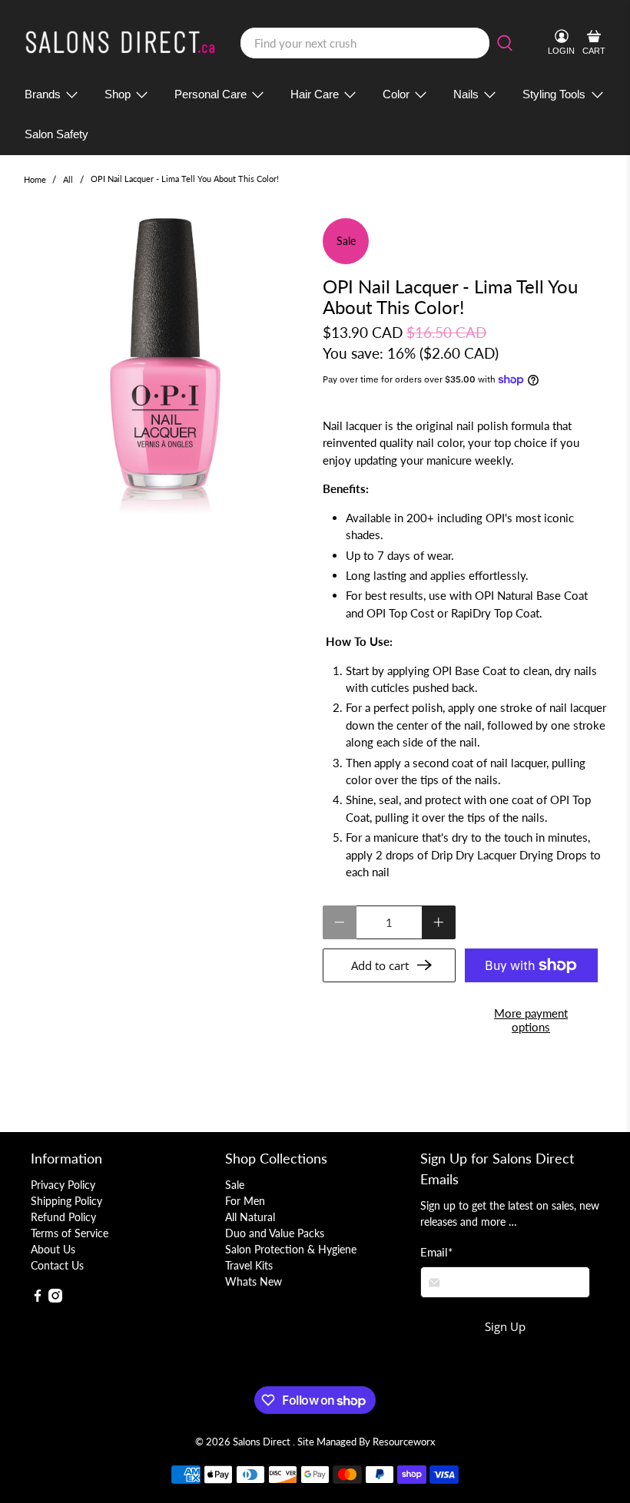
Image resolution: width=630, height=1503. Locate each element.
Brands (43, 94)
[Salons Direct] (121, 43)
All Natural (250, 1216)
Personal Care (210, 94)
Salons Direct (263, 1442)
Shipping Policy (66, 1200)
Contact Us (57, 1265)
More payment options (531, 1020)
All (68, 179)
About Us (53, 1249)
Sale (234, 1184)
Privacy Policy (63, 1184)
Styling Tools (553, 94)
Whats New (253, 1281)
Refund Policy (63, 1216)
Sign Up (505, 1326)
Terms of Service (69, 1233)
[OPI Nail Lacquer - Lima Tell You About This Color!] (166, 371)
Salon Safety (56, 134)
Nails (466, 94)
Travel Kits (249, 1265)
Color (396, 94)
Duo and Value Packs (274, 1233)
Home (35, 179)
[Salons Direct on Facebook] (38, 1298)
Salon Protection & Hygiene (290, 1249)
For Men (245, 1200)
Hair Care (314, 94)
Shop (117, 94)
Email (436, 1252)
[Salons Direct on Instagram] (55, 1298)
